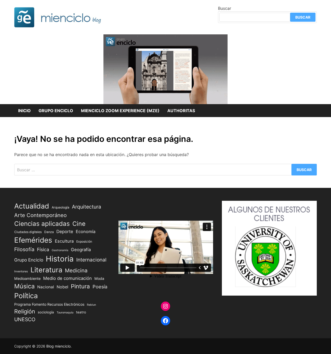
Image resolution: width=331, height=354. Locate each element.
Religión (24, 311)
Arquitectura (86, 207)
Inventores (21, 271)
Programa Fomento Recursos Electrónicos (49, 304)
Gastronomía (60, 250)
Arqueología (60, 207)
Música (24, 286)
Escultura (64, 241)
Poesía (100, 286)
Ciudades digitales (28, 232)
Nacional (45, 286)
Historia (60, 258)
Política (26, 295)
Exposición (84, 241)
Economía (85, 231)
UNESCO (24, 319)
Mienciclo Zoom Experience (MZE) (120, 110)
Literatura (46, 270)
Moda (99, 278)
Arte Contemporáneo (40, 215)
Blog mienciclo (58, 346)
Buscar (224, 8)
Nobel (62, 286)
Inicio (24, 110)
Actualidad (31, 206)
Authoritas (181, 110)
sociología (46, 312)
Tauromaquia (65, 312)
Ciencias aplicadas (42, 223)
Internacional (91, 260)
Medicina (76, 270)
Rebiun (91, 304)
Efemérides (33, 240)
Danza (49, 232)
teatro (81, 312)
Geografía (81, 249)
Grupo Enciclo (56, 110)
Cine (79, 223)
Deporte (64, 231)
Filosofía (24, 249)
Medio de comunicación (67, 278)
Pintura (80, 286)
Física (43, 249)
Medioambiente (27, 278)
